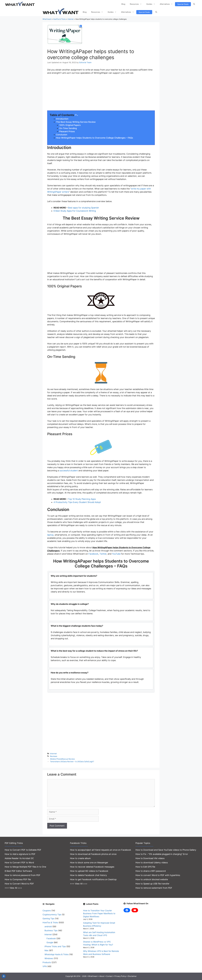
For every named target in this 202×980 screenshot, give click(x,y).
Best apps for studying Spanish (83, 207)
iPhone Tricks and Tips (55, 946)
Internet (71, 19)
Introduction (62, 119)
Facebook (93, 554)
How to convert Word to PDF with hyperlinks (157, 875)
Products (47, 962)
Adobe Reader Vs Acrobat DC (19, 858)
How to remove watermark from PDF (153, 888)
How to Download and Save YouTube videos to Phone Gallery (165, 850)
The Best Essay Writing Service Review (76, 122)
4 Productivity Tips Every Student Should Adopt (77, 502)
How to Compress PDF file (18, 879)
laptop (50, 535)
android (48, 926)
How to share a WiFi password (150, 871)
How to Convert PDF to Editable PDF (23, 850)
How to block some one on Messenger (89, 862)
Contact (109, 976)
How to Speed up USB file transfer (152, 883)
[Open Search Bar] (194, 4)
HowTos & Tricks (59, 19)
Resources (134, 4)
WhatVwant (47, 19)
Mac (47, 950)
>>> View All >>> (13, 888)
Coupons (47, 910)
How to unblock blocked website (151, 879)
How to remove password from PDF (22, 875)
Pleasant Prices (67, 131)
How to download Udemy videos (151, 862)
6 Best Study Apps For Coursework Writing (75, 211)
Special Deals (183, 4)
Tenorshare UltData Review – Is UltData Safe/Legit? (72, 761)
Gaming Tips (48, 918)
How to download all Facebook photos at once (93, 854)
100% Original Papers (70, 125)
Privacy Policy (120, 976)
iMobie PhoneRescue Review (62, 759)
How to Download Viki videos (149, 858)
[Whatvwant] (61, 12)
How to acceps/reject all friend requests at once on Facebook (100, 850)
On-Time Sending (68, 128)
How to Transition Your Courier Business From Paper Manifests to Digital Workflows (99, 913)
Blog (123, 4)
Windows (49, 958)
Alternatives (165, 4)
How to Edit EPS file (145, 867)
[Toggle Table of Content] (76, 115)
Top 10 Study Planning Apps (82, 499)
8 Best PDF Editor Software (18, 871)
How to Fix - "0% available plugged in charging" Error (161, 854)
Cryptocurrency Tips (52, 914)
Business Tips (51, 930)
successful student (68, 470)
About (101, 976)
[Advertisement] (101, 94)
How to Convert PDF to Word (19, 862)
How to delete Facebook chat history (88, 875)
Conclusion (61, 134)
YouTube (116, 554)
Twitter (102, 554)
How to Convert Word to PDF (19, 883)
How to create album (80, 858)
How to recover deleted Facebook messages (92, 867)
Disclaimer (132, 976)
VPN (45, 966)
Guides (149, 4)
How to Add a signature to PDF (20, 854)
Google (50, 942)
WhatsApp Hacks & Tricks (57, 954)
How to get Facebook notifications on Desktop (93, 879)
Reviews (53, 756)
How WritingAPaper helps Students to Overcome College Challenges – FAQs (94, 138)
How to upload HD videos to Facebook (89, 871)
